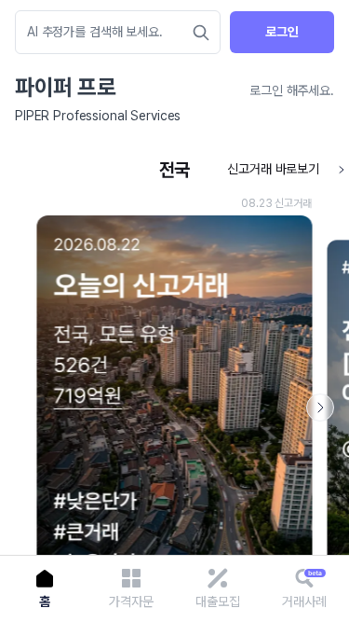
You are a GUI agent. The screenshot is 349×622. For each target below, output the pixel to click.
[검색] (201, 32)
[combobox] (108, 32)
